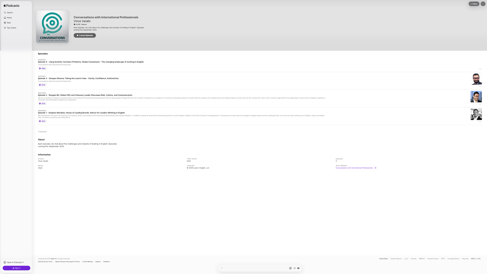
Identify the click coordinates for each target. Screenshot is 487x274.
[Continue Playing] (294, 268)
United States (383, 258)
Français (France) (432, 258)
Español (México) (396, 258)
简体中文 (422, 258)
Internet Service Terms (45, 261)
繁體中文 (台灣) (476, 258)
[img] (11, 5)
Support (98, 261)
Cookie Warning (87, 261)
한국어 (443, 258)
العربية (406, 258)
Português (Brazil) (453, 258)
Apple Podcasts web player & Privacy (67, 261)
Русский (413, 258)
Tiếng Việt (465, 258)
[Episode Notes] (290, 268)
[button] (16, 12)
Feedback (106, 261)
